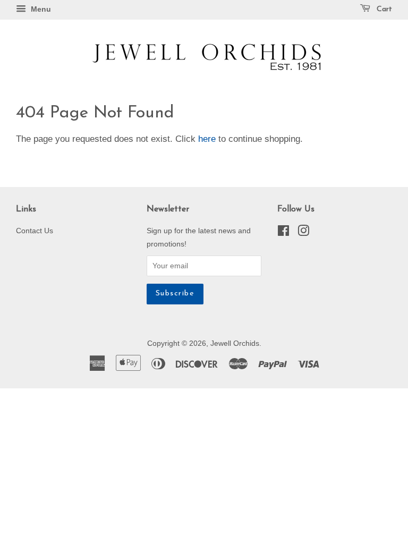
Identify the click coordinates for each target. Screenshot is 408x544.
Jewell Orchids (234, 343)
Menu (40, 9)
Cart (383, 9)
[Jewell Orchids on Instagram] (303, 232)
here (207, 139)
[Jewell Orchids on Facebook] (283, 232)
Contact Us (34, 230)
